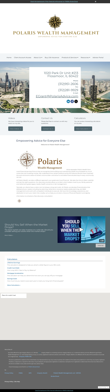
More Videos (9, 235)
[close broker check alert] (95, 1)
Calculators (12, 259)
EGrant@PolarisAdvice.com (57, 96)
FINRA (21, 373)
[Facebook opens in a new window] (72, 102)
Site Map (17, 381)
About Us (37, 57)
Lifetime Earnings (13, 262)
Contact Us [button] (47, 129)
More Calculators (13, 285)
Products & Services (69, 57)
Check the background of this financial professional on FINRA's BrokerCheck (54, 1)
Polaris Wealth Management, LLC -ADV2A (67, 373)
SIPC (30, 373)
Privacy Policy (9, 373)
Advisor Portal (98, 57)
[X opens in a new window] (76, 102)
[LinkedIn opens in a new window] (68, 102)
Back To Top (102, 387)
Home (9, 57)
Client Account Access (22, 57)
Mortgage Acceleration (15, 273)
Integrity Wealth (42, 373)
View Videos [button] (14, 129)
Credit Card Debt (13, 268)
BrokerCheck (55, 376)
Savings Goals (12, 278)
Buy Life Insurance (52, 57)
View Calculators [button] (82, 129)
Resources (85, 57)
